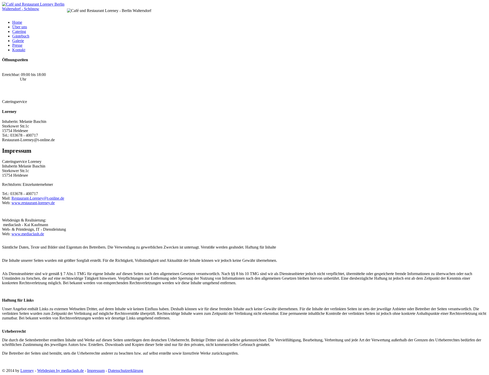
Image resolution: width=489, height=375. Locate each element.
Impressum (96, 370)
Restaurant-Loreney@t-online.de (37, 198)
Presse (17, 45)
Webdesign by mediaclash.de (60, 370)
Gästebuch (20, 36)
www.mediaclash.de (27, 234)
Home (17, 22)
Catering (19, 31)
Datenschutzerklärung (125, 370)
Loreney (27, 370)
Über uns (19, 27)
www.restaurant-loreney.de (33, 203)
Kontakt (18, 50)
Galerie (18, 40)
